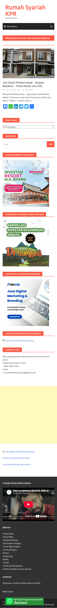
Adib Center (8, 591)
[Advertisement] (28, 414)
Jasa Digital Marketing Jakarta (17, 464)
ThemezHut (49, 604)
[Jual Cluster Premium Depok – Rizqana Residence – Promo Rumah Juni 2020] (28, 63)
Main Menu (12, 26)
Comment (29, 89)
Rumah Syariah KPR (25, 10)
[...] (30, 100)
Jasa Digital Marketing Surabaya (19, 451)
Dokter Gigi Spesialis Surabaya (16, 458)
